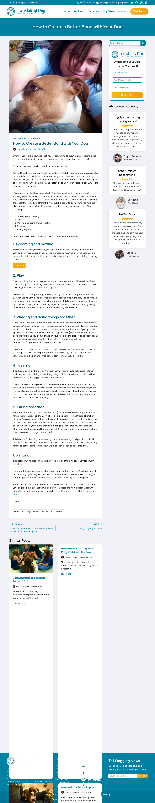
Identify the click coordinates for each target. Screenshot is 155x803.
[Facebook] (136, 2)
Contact (122, 11)
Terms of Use (94, 794)
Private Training (67, 772)
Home (67, 11)
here (15, 494)
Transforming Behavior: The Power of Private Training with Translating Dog (31, 528)
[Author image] (14, 149)
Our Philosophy (67, 768)
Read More (19, 603)
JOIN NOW (142, 776)
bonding (26, 512)
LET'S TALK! (127, 94)
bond (16, 512)
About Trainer (66, 765)
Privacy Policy (65, 794)
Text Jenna (139, 11)
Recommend (50, 794)
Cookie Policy (80, 794)
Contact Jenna (67, 786)
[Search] (143, 43)
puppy (36, 512)
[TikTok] (146, 2)
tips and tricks (57, 512)
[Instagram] (141, 2)
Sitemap (107, 794)
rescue (45, 512)
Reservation (65, 782)
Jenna (28, 149)
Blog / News (109, 11)
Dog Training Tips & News (26, 138)
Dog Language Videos (91, 526)
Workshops (65, 775)
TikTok (95, 412)
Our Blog (64, 779)
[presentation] (31, 559)
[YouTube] (131, 2)
